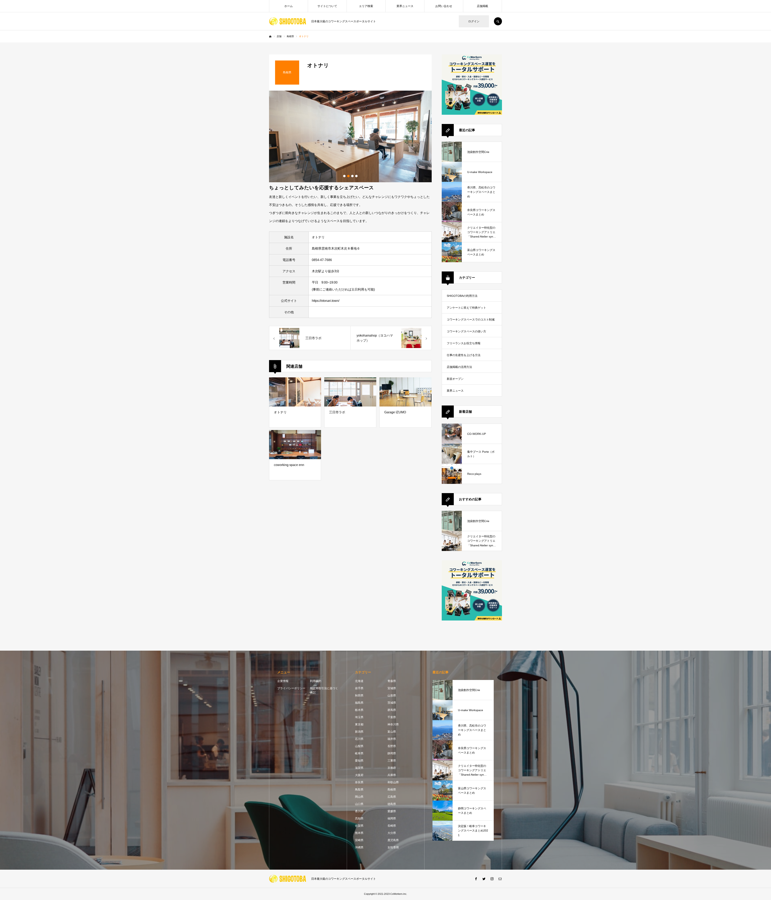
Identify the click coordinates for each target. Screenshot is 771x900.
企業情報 (283, 681)
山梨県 (359, 746)
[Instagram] (492, 879)
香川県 (359, 811)
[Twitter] (484, 879)
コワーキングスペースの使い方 (466, 331)
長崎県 (392, 825)
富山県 (392, 731)
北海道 (359, 681)
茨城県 (392, 702)
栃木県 (359, 710)
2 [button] (348, 176)
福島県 (359, 702)
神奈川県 (393, 724)
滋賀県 (359, 767)
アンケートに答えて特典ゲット (466, 307)
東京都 (359, 724)
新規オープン (455, 378)
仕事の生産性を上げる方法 (463, 355)
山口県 (359, 804)
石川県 (359, 738)
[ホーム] (270, 36)
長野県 (392, 746)
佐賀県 (359, 825)
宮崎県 (359, 840)
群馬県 (392, 710)
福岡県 (392, 818)
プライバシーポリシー (291, 688)
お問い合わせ (443, 6)
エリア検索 (366, 6)
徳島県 (392, 804)
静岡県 (392, 753)
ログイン (473, 21)
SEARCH (498, 21)
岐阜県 (359, 753)
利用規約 (315, 681)
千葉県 (392, 717)
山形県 (392, 695)
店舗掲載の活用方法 (459, 367)
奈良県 (359, 782)
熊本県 (359, 832)
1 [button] (344, 176)
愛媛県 (392, 811)
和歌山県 (393, 782)
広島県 (392, 796)
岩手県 (359, 688)
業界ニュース (405, 6)
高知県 (359, 818)
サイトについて (327, 6)
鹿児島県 (393, 840)
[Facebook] (476, 879)
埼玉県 (359, 717)
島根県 (392, 789)
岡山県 (359, 796)
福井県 (392, 738)
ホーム (288, 6)
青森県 (392, 681)
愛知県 (359, 760)
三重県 (392, 760)
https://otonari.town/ (325, 300)
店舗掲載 (482, 6)
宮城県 (392, 688)
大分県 (392, 832)
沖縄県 (359, 847)
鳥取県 (359, 789)
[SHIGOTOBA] (287, 21)
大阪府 (359, 775)
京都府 (392, 767)
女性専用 (393, 847)
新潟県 (359, 731)
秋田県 (359, 695)
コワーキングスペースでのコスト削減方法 (471, 321)
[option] (350, 136)
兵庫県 (392, 775)
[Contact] (500, 879)
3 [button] (352, 176)
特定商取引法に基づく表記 (324, 690)
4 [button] (356, 176)
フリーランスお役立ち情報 (463, 343)
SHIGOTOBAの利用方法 (462, 295)
